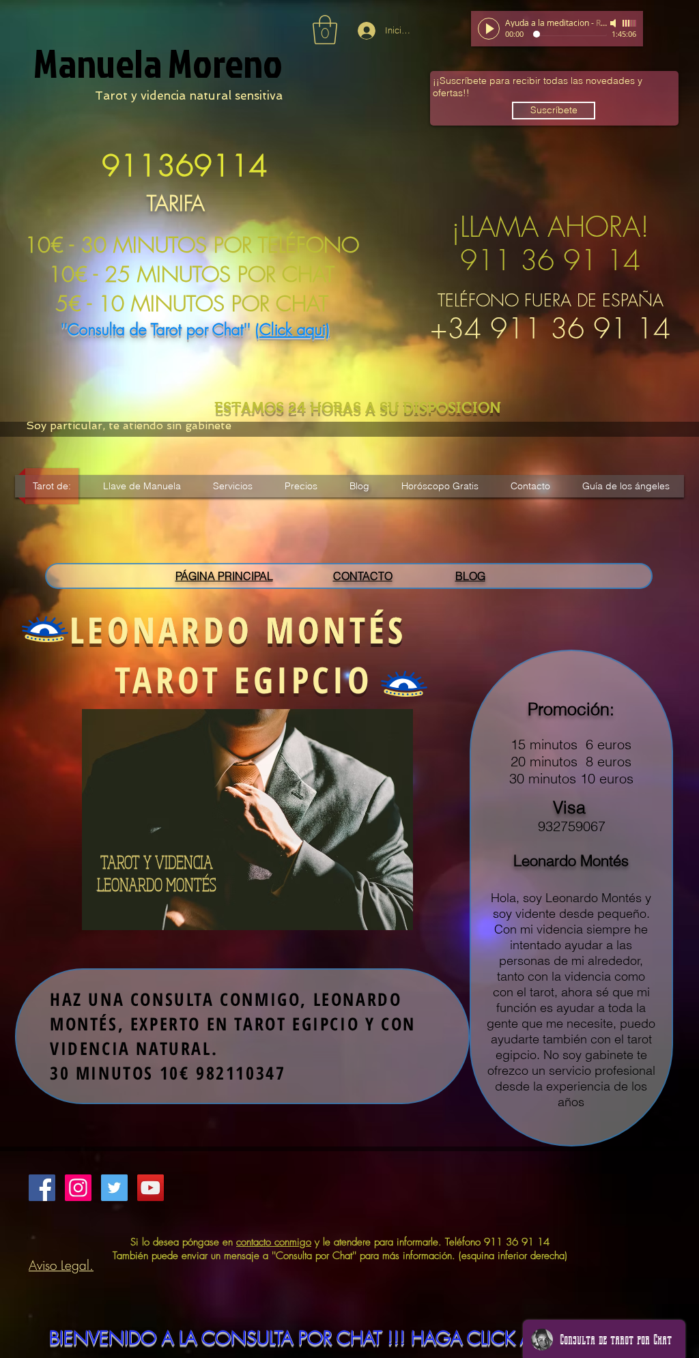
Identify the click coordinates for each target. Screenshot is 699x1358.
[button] (325, 29)
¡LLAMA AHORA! (550, 226)
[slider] (629, 23)
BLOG (470, 576)
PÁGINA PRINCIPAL (224, 576)
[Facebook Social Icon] (42, 1187)
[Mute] (614, 23)
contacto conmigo (273, 1242)
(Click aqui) (292, 329)
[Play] (489, 28)
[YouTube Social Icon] (150, 1187)
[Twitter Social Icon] (114, 1187)
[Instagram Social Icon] (78, 1187)
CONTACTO (363, 576)
